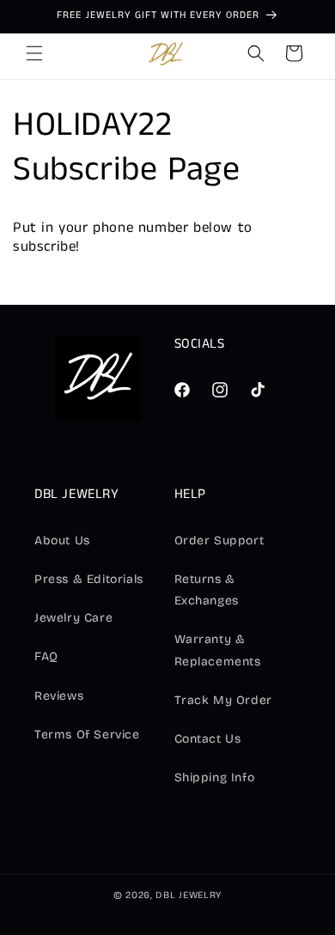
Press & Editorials (88, 579)
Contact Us (207, 739)
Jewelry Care (73, 617)
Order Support (219, 540)
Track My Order (223, 700)
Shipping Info (214, 777)
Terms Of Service (87, 734)
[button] (34, 53)
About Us (62, 540)
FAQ (46, 656)
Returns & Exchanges (206, 590)
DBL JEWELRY (188, 895)
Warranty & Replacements (217, 650)
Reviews (58, 696)
